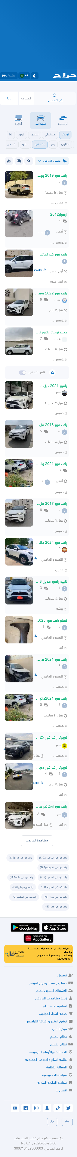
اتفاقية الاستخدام (55, 1006)
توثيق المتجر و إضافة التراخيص (46, 1022)
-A (52, 1122)
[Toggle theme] (34, 75)
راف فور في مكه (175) (21, 877)
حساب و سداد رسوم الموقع (48, 983)
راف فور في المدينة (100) (54, 887)
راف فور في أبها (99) (22, 887)
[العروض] (8, 161)
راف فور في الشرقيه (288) (53, 867)
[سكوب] (19, 161)
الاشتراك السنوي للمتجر (51, 991)
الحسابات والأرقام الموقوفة (48, 1052)
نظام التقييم (58, 1037)
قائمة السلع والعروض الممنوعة (46, 1060)
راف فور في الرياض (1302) (53, 857)
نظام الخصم (58, 1045)
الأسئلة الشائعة (56, 1068)
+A (67, 1122)
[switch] (22, 372)
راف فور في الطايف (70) (24, 897)
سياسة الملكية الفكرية (52, 1083)
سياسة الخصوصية (54, 1075)
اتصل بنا (61, 1091)
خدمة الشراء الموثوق (53, 1014)
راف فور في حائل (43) (56, 906)
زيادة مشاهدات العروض (51, 999)
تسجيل (62, 976)
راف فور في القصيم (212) (53, 877)
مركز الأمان (59, 1029)
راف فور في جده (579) (20, 857)
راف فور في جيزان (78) (55, 897)
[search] (9, 98)
